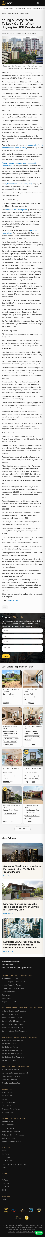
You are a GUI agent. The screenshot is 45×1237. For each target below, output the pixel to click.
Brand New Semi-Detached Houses (14, 1021)
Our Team (5, 1154)
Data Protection (13, 13)
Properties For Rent (9, 1002)
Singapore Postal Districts (11, 1109)
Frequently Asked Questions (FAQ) (14, 1164)
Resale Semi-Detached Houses (13, 1050)
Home (4, 13)
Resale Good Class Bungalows (13, 1057)
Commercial (6, 995)
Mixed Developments (9, 1080)
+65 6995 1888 (7, 964)
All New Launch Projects (10, 1070)
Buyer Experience (8, 1125)
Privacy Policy (21, 1232)
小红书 (4, 1190)
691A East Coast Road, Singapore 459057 (17, 968)
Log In (4, 1199)
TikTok (4, 1177)
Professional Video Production (13, 1135)
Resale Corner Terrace (10, 1047)
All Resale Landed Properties (12, 1040)
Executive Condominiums (11, 1076)
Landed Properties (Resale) (12, 985)
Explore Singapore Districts (11, 1141)
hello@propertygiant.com (11, 961)
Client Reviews (7, 1161)
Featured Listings (7, 8)
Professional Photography (11, 1131)
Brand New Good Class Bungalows (14, 1031)
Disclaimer (11, 1232)
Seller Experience (8, 1121)
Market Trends (24, 13)
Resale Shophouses (9, 1060)
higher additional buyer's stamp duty (18, 184)
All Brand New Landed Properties (14, 1011)
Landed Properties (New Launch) (14, 982)
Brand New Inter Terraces (11, 1014)
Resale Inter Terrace (9, 1044)
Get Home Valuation (9, 1128)
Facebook (5, 1187)
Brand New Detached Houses (12, 1024)
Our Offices (6, 1157)
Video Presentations (9, 1102)
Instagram (5, 1183)
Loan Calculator (7, 1106)
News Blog (6, 1099)
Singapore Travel (8, 1112)
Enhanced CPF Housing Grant (16, 210)
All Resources (7, 1092)
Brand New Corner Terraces (12, 1018)
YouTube (5, 1180)
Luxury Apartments (8, 992)
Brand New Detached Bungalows (14, 1028)
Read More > (8, 876)
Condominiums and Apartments (13, 988)
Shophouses (6, 998)
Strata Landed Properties (11, 1083)
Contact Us (6, 1167)
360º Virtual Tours (8, 1138)
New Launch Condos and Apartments (15, 1073)
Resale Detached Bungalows (12, 1054)
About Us (5, 1151)
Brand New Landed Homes (22, 8)
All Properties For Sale (10, 978)
